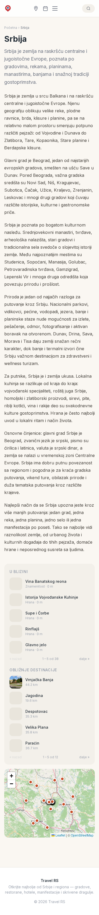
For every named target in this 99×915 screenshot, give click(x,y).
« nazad (16, 659)
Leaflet (60, 835)
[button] (52, 802)
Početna (10, 28)
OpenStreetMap (82, 835)
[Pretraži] (88, 8)
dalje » (84, 659)
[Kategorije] (56, 8)
